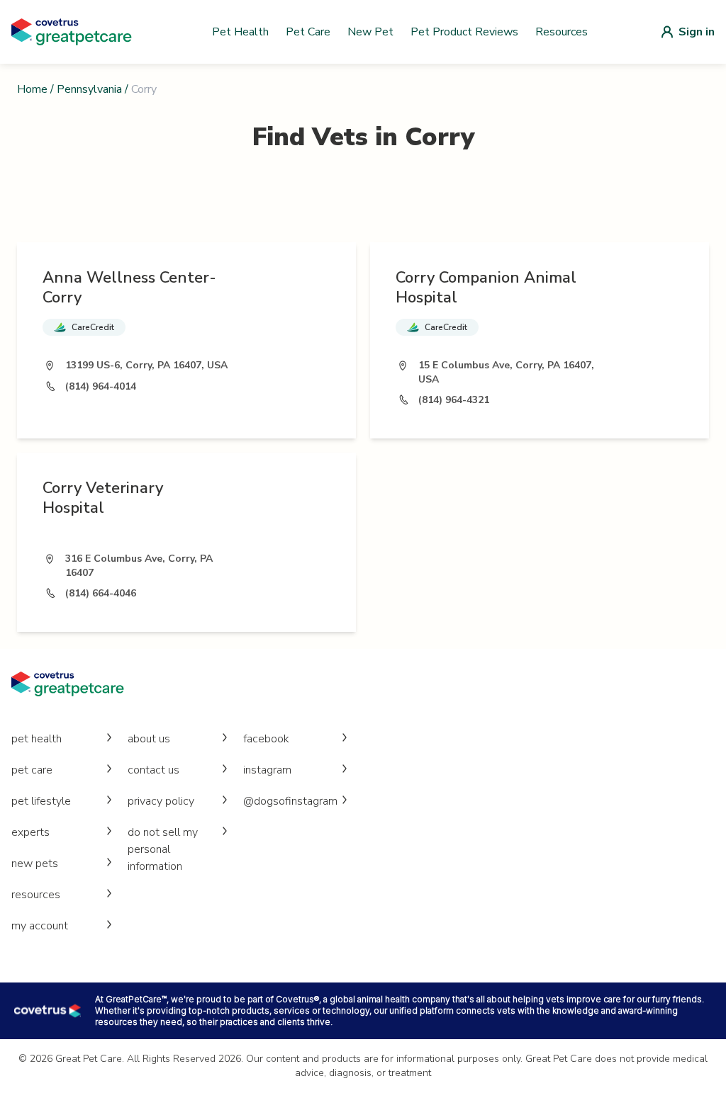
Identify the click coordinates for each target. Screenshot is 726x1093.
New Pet (370, 32)
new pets (34, 863)
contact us (153, 770)
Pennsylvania (89, 89)
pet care (31, 770)
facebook (266, 739)
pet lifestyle (41, 801)
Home (32, 89)
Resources (561, 32)
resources (35, 894)
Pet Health (240, 32)
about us (149, 739)
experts (30, 832)
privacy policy (161, 801)
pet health (36, 739)
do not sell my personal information (163, 849)
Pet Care (308, 32)
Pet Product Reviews (464, 32)
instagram (267, 770)
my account (39, 926)
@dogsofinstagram (290, 801)
